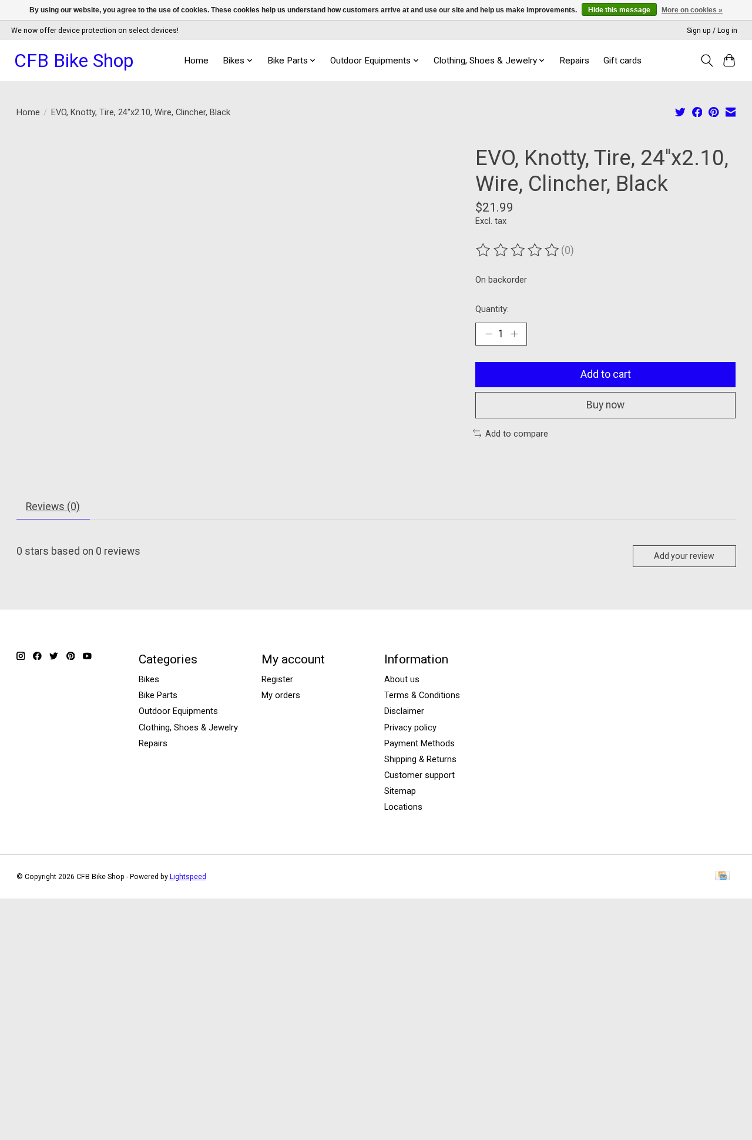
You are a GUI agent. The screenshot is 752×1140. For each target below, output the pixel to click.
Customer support (419, 775)
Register (277, 679)
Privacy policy (410, 727)
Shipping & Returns (420, 759)
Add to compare (516, 433)
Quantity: (492, 309)
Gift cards (622, 60)
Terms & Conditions (422, 695)
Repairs (574, 60)
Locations (403, 807)
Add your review (684, 556)
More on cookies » (692, 10)
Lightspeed (188, 877)
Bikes (149, 679)
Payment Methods (419, 743)
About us (401, 679)
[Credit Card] (722, 876)
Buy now (605, 405)
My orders (280, 695)
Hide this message (619, 10)
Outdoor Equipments (178, 711)
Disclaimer (404, 711)
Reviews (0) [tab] (53, 506)
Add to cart (605, 374)
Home (196, 60)
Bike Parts (158, 695)
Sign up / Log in (712, 30)
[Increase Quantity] (514, 334)
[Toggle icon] (706, 60)
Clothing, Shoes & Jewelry (188, 727)
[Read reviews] (518, 250)
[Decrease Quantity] (489, 334)
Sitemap (400, 791)
